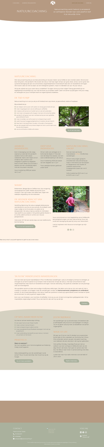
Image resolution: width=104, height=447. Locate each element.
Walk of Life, (61, 337)
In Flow (77, 154)
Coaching (16, 3)
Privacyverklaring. (72, 442)
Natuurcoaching (77, 3)
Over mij (88, 3)
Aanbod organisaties (29, 3)
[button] (16, 3)
